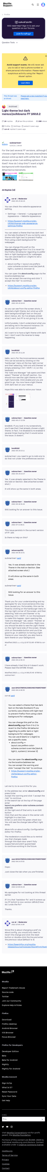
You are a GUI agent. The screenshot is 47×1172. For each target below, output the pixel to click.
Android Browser (10, 1028)
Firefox (7, 15)
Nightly (5, 1064)
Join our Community (11, 1001)
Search (33, 5)
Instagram (12, 1127)
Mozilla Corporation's (17, 1133)
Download (6, 1020)
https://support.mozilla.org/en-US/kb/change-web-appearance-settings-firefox (23, 223)
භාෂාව (4, 1115)
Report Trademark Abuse (13, 988)
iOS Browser (7, 1032)
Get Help (6, 1100)
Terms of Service (10, 1155)
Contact (6, 1168)
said (19, 558)
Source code (7, 992)
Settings (17, 126)
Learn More (25, 83)
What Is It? (7, 1087)
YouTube (7, 1127)
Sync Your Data (9, 1096)
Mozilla (8, 972)
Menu (38, 5)
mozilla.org (7, 1151)
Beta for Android (9, 1060)
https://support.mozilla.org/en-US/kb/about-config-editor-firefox (24, 286)
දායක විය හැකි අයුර (23, 34)
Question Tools (8, 43)
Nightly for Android (11, 1069)
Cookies (6, 1164)
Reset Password (9, 1092)
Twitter (5, 996)
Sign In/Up (7, 1083)
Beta (4, 1056)
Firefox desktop (9, 1024)
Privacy (5, 1160)
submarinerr (15, 143)
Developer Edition (10, 1051)
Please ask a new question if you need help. (34, 97)
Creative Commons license (30, 1145)
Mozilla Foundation (22, 1135)
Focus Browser (9, 1037)
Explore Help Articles (12, 1005)
